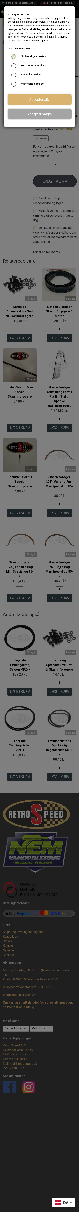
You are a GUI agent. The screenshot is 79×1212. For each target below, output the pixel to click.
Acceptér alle (39, 99)
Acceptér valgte (39, 114)
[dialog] (39, 606)
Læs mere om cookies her (22, 48)
